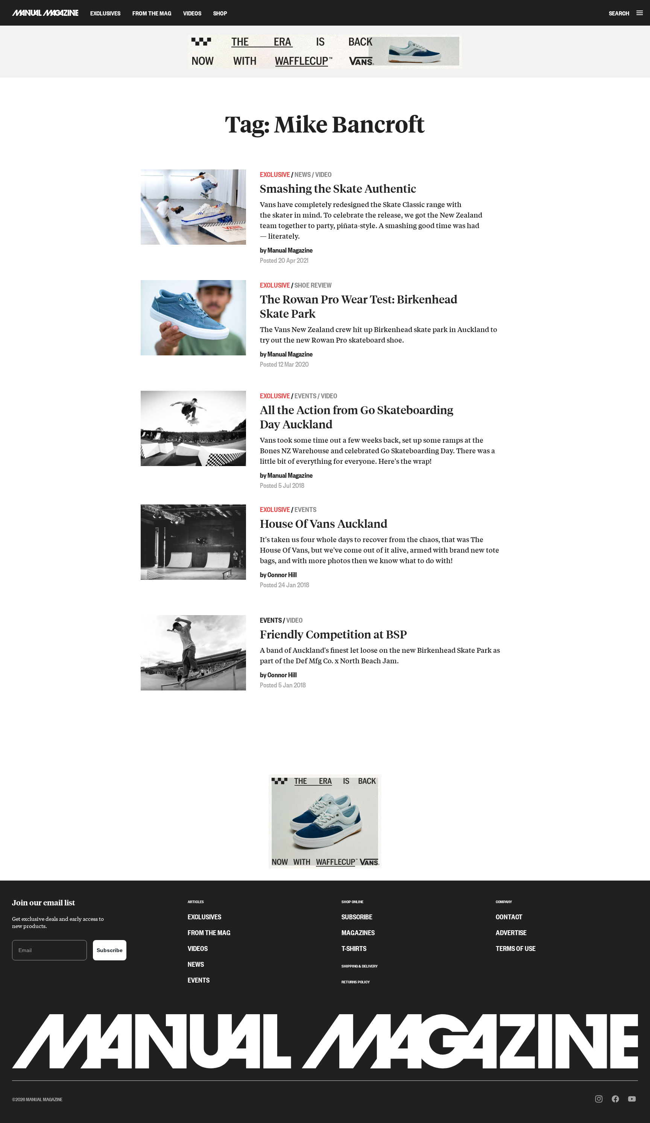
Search (619, 13)
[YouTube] (632, 1099)
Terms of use (516, 948)
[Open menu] (639, 13)
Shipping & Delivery (360, 965)
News (196, 964)
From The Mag (151, 13)
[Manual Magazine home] (39, 12)
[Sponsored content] (325, 52)
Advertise (511, 932)
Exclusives (105, 13)
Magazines (358, 932)
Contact (509, 916)
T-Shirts (354, 948)
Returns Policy (356, 981)
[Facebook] (615, 1099)
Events (199, 979)
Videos (192, 13)
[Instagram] (599, 1099)
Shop (220, 13)
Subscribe (110, 950)
